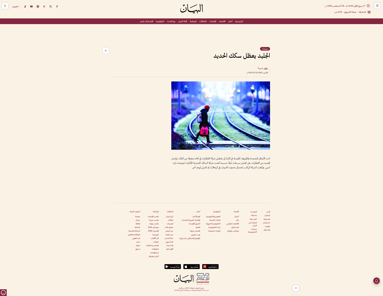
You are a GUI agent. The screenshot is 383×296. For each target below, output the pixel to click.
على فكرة (169, 234)
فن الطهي (136, 238)
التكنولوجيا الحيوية (213, 223)
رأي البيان (169, 216)
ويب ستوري (195, 234)
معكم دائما (169, 227)
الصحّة (137, 227)
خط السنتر (169, 238)
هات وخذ (169, 245)
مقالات (170, 220)
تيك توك (267, 230)
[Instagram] (37, 6)
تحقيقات (155, 249)
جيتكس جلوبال (233, 231)
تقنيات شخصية (214, 231)
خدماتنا (254, 215)
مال (237, 220)
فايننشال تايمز (146, 21)
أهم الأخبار (196, 216)
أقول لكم (169, 249)
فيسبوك (266, 219)
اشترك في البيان (253, 224)
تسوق (137, 249)
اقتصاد (222, 21)
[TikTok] (25, 6)
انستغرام (266, 222)
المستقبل (235, 227)
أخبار (230, 21)
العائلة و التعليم (134, 234)
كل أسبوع (169, 242)
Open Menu (377, 5)
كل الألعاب (155, 238)
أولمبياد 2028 (153, 231)
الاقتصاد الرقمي (232, 223)
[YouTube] (31, 6)
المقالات (203, 21)
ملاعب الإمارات (153, 216)
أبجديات (170, 223)
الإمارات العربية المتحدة (191, 220)
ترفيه (138, 245)
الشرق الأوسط (194, 223)
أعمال (236, 216)
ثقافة (138, 223)
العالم (198, 227)
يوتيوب (267, 226)
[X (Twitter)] (50, 6)
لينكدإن (267, 215)
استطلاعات (154, 253)
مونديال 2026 (153, 227)
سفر (138, 242)
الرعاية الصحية (134, 231)
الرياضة (193, 21)
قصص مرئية (195, 231)
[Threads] (44, 6)
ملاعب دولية (154, 223)
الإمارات (212, 21)
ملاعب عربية (154, 220)
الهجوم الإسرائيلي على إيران (189, 238)
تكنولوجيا (160, 21)
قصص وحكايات (152, 245)
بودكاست (171, 21)
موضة (137, 216)
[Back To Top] (295, 288)
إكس (268, 212)
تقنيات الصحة (215, 220)
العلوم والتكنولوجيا (213, 216)
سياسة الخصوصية (252, 230)
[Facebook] (57, 6)
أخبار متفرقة (154, 256)
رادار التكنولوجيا (214, 227)
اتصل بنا (253, 212)
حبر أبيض (169, 231)
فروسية (156, 234)
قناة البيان (182, 21)
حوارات (156, 242)
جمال (138, 220)
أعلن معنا (253, 219)
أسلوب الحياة (135, 211)
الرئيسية (239, 21)
